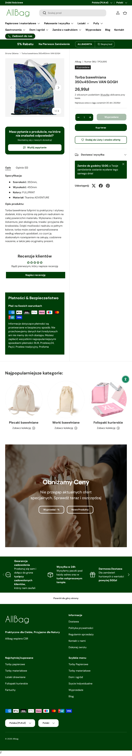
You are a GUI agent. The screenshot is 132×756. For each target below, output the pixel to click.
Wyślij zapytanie (37, 147)
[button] (125, 379)
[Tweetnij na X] (93, 185)
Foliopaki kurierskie (108, 423)
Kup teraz (101, 127)
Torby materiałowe (16, 670)
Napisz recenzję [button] (35, 275)
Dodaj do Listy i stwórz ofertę (102, 139)
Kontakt (119, 29)
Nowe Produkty (80, 509)
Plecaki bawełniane (23, 423)
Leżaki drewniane (15, 677)
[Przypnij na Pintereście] (107, 185)
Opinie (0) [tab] (22, 167)
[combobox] (72, 12)
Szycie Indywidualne (80, 683)
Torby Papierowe (78, 664)
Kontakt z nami (77, 641)
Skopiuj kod (106, 44)
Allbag (78, 61)
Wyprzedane (111, 117)
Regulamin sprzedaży (81, 634)
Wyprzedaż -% (51, 509)
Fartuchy (10, 690)
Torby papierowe (15, 664)
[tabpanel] (34, 208)
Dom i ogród (76, 677)
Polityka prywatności (81, 628)
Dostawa (74, 621)
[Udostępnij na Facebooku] (100, 185)
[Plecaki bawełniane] (23, 399)
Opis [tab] (8, 167)
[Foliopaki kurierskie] (108, 399)
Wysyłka (104, 94)
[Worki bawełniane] (66, 399)
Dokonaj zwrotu (77, 647)
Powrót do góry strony (66, 598)
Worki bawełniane (66, 423)
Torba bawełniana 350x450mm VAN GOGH (41, 53)
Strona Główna (12, 53)
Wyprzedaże (93, 29)
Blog (107, 29)
